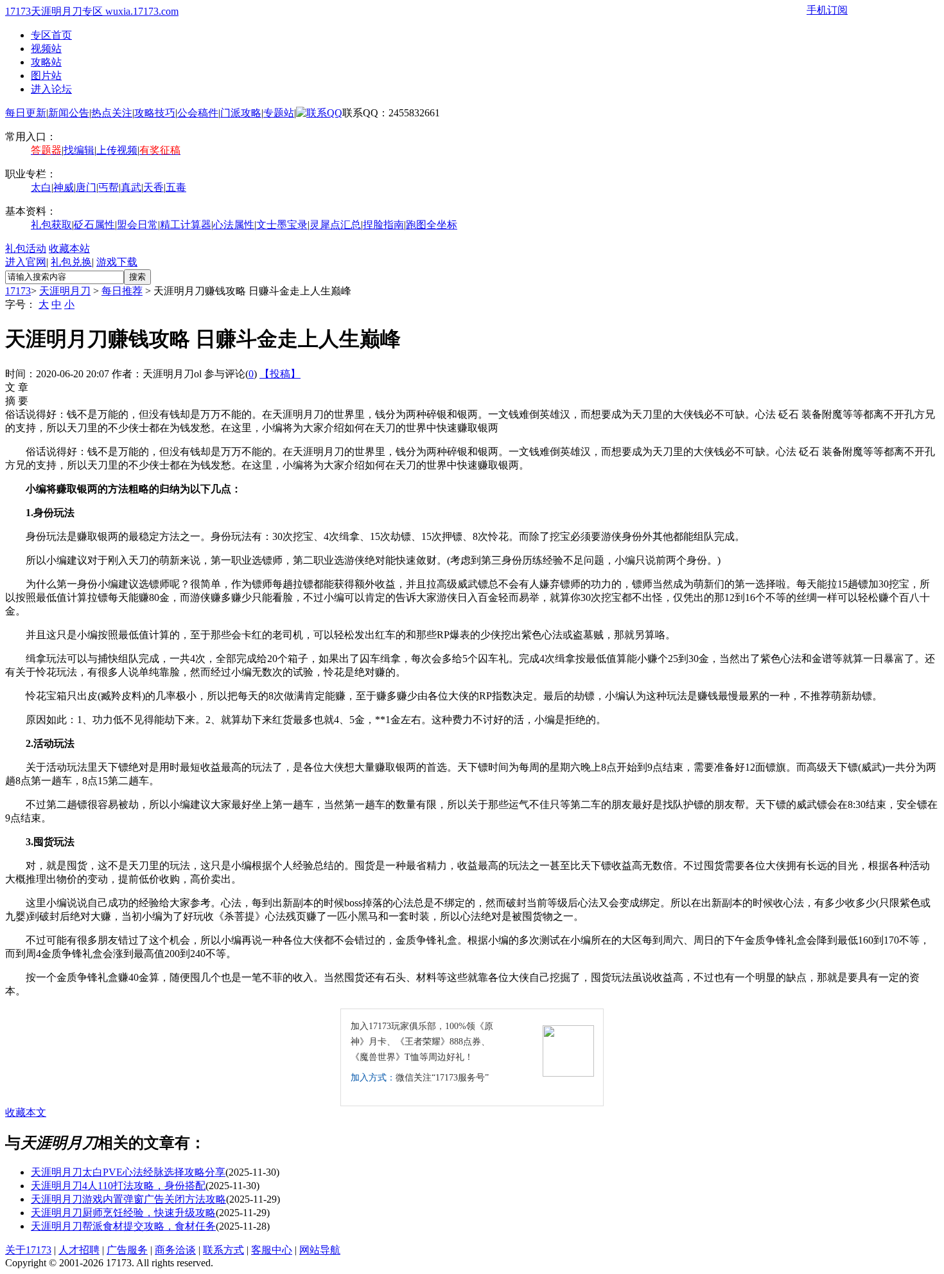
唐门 (86, 187)
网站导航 (319, 1249)
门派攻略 (240, 112)
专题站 (278, 112)
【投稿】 (280, 373)
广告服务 (127, 1249)
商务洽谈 (175, 1249)
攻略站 (46, 62)
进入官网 (25, 261)
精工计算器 (185, 224)
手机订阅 (827, 9)
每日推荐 (122, 290)
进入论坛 (51, 89)
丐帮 (108, 187)
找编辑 (79, 150)
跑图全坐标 (431, 224)
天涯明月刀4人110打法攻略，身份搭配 (118, 1185)
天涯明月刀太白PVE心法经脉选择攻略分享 (128, 1172)
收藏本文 (25, 1112)
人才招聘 (79, 1249)
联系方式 (223, 1249)
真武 (131, 187)
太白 (41, 187)
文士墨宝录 (282, 224)
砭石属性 (94, 224)
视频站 (46, 48)
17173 (18, 290)
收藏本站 (69, 248)
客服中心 (271, 1249)
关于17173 (28, 1249)
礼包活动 (25, 248)
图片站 (46, 75)
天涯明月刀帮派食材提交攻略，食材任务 (123, 1226)
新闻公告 (68, 112)
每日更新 (25, 112)
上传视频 (116, 150)
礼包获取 (51, 224)
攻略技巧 (154, 112)
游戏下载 (116, 261)
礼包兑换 (71, 261)
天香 (153, 187)
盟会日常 (137, 224)
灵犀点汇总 (335, 224)
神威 (63, 187)
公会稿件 (197, 112)
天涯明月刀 (65, 290)
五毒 (176, 187)
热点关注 (111, 112)
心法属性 (233, 224)
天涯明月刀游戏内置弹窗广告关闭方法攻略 (128, 1199)
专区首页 (51, 35)
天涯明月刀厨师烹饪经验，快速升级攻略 (123, 1212)
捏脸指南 (383, 224)
